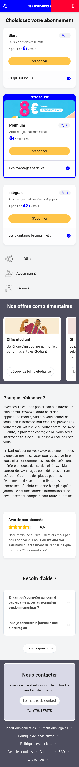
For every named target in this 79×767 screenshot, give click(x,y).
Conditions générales (20, 728)
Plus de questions (39, 648)
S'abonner (39, 61)
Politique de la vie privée (36, 736)
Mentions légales (55, 728)
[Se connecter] (74, 6)
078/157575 (42, 711)
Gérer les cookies (20, 752)
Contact (46, 752)
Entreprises (36, 760)
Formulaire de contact (39, 701)
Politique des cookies (36, 744)
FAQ (62, 752)
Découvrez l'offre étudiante (30, 371)
